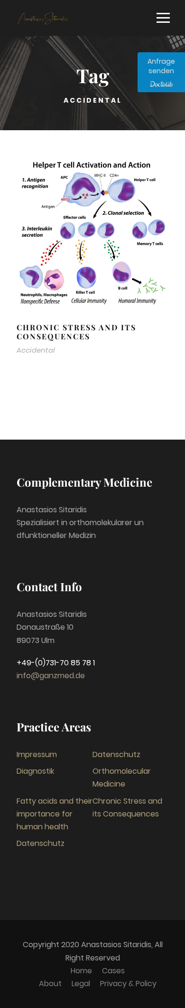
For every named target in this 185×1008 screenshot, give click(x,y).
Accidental (36, 350)
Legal (81, 983)
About (50, 983)
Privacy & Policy (128, 983)
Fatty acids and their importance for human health (54, 814)
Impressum (37, 754)
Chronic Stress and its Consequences (76, 331)
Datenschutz (116, 754)
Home (81, 970)
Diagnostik (35, 771)
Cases (113, 970)
